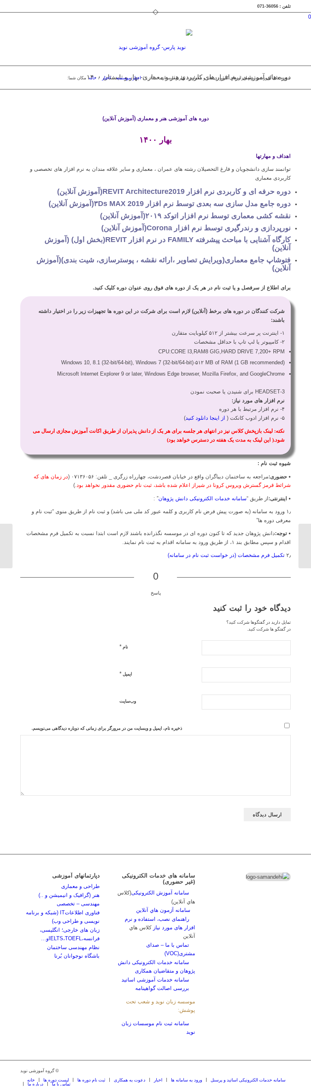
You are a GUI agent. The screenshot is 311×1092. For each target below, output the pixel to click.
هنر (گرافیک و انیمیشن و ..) (69, 895)
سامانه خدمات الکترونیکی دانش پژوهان (202, 498)
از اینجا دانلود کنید (205, 418)
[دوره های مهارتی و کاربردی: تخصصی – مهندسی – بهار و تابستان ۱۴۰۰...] (304, 546)
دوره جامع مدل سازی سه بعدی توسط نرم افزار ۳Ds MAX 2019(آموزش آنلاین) (170, 204)
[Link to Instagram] (260, 1070)
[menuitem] (31, 1080)
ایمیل (125, 674)
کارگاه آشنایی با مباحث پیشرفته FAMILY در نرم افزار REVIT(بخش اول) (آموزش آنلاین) (168, 244)
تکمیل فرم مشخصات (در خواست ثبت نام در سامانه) (226, 555)
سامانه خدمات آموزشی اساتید (155, 980)
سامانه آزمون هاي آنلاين (165, 910)
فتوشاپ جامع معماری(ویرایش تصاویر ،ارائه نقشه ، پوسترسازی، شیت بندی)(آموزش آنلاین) (163, 264)
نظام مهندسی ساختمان (73, 947)
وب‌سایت (127, 701)
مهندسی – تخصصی (78, 904)
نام (123, 647)
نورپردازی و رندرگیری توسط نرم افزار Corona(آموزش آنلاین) (196, 228)
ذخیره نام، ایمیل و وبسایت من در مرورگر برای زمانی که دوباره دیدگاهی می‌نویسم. (107, 728)
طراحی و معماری (80, 886)
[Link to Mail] (272, 1070)
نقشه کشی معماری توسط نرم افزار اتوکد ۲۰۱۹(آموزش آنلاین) (195, 216)
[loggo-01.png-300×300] (155, 47)
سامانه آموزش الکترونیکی (160, 893)
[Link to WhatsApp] (285, 1070)
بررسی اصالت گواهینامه (162, 988)
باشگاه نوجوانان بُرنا (77, 956)
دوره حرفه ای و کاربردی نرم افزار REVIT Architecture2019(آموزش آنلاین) (174, 191)
